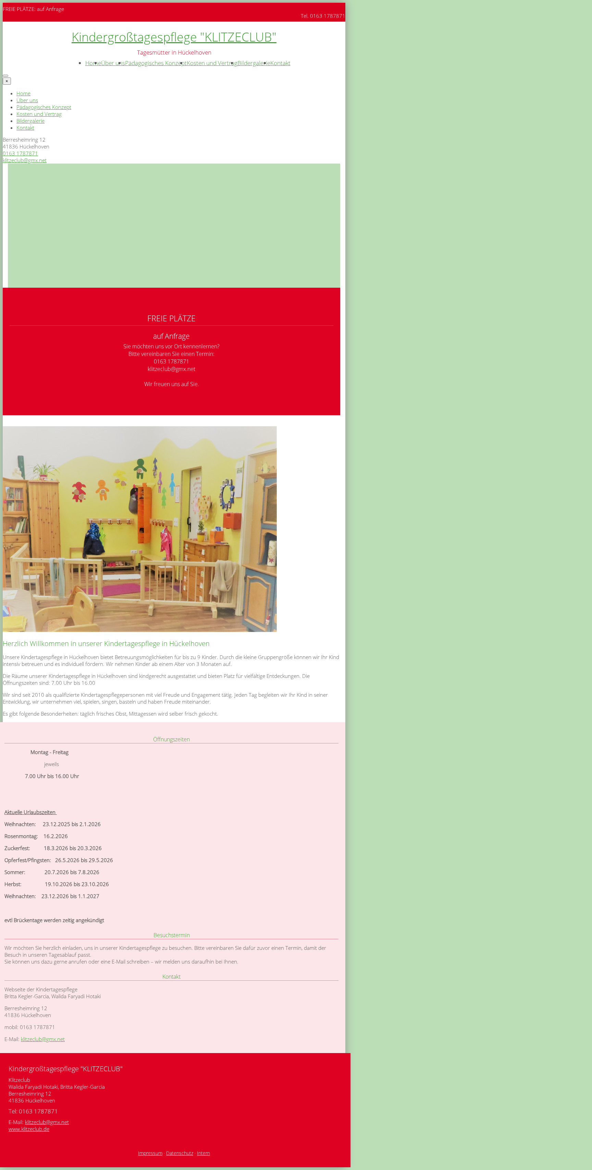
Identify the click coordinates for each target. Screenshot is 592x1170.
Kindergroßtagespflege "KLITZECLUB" (174, 36)
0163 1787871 (20, 153)
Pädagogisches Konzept (156, 63)
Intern (203, 1153)
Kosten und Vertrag (212, 63)
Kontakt (280, 63)
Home (93, 63)
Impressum (150, 1153)
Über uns (113, 63)
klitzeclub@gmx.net (25, 160)
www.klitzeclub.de (29, 1128)
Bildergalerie (253, 63)
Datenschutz (179, 1153)
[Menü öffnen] (5, 76)
